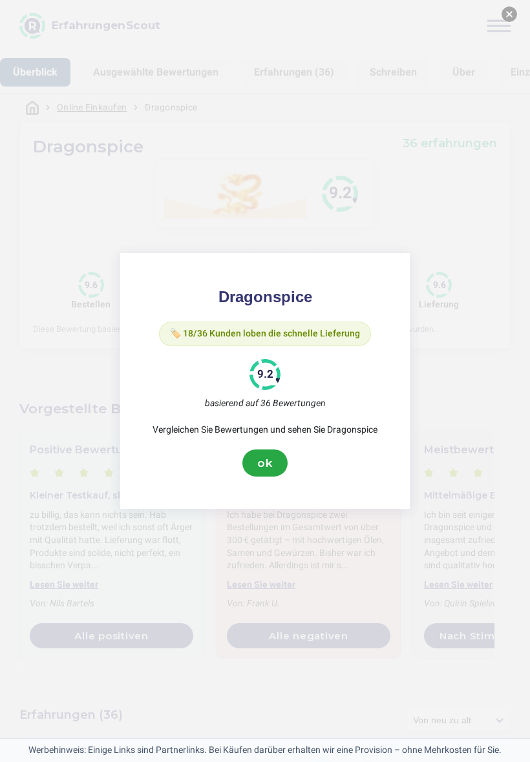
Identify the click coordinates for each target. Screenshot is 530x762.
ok (265, 463)
